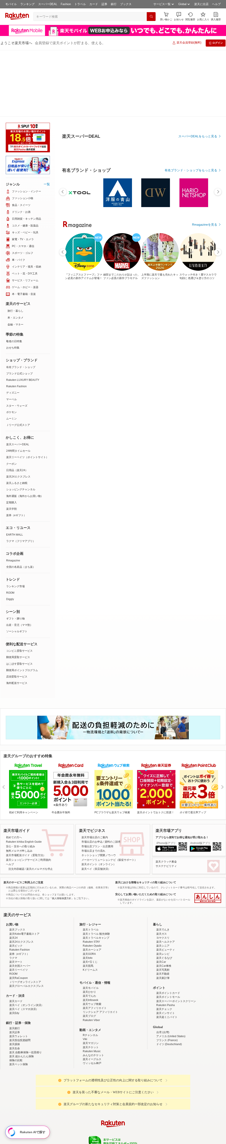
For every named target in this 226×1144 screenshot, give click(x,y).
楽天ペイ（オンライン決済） (26, 938)
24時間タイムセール (18, 384)
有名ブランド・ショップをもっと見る (191, 270)
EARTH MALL (14, 468)
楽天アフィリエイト (95, 941)
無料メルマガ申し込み (19, 784)
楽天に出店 (201, 4)
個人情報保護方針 (171, 1092)
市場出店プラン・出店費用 (97, 780)
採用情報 (152, 1092)
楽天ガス (161, 867)
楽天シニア (163, 879)
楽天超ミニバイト (166, 950)
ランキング (27, 4)
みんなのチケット (93, 988)
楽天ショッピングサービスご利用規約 (28, 793)
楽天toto (87, 891)
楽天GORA (89, 887)
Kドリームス (90, 903)
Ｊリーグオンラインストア (25, 915)
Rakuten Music (92, 984)
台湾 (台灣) (162, 965)
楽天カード (16, 934)
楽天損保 (14, 977)
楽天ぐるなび (164, 891)
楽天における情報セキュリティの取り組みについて (145, 815)
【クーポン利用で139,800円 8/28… (177, 364)
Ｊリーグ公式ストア (18, 358)
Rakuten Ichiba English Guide (24, 775)
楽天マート (16, 895)
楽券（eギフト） (16, 448)
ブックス (126, 4)
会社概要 (49, 1092)
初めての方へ (14, 770)
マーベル (11, 332)
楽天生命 (14, 982)
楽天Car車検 (163, 899)
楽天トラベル (91, 863)
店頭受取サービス (16, 610)
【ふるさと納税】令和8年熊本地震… (152, 364)
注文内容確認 (16, 802)
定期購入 (11, 436)
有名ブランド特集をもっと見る (195, 459)
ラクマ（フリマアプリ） (20, 474)
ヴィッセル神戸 (92, 996)
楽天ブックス (17, 863)
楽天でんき (163, 863)
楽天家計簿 (163, 911)
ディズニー (12, 326)
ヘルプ (216, 4)
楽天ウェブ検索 (92, 937)
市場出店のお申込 (92, 775)
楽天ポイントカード (168, 926)
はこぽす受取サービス (19, 597)
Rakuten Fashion (16, 319)
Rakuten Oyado (92, 879)
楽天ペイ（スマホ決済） (23, 942)
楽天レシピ (163, 887)
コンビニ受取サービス (19, 584)
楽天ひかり (89, 925)
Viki (85, 972)
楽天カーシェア (92, 883)
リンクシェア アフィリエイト (100, 945)
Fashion (66, 4)
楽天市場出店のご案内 (94, 770)
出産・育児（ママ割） (19, 558)
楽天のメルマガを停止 (39, 802)
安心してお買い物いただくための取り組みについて (145, 827)
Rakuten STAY (91, 875)
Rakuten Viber (91, 953)
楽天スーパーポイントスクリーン (176, 934)
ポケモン (11, 345)
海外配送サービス (16, 616)
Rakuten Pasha (165, 938)
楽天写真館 (163, 903)
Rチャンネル (90, 968)
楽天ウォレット (18, 969)
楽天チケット (91, 980)
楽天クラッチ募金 (166, 795)
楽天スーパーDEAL (17, 377)
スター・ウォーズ (16, 339)
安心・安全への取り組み (20, 780)
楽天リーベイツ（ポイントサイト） (27, 390)
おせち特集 (12, 281)
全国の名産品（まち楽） (20, 500)
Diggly (10, 532)
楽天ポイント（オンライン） (98, 797)
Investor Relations (89, 1092)
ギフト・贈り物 (15, 552)
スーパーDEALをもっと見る (197, 114)
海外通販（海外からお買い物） (24, 429)
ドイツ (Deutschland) (169, 977)
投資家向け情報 (67, 1092)
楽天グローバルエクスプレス (26, 919)
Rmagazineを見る (204, 517)
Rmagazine (13, 494)
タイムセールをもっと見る (198, 391)
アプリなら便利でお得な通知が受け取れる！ (182, 770)
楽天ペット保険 (18, 997)
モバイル (11, 4)
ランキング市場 (15, 519)
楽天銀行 (14, 961)
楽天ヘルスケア (165, 875)
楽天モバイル (91, 921)
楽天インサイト (165, 946)
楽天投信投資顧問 (19, 973)
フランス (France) (167, 973)
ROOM (10, 526)
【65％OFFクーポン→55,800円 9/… (202, 364)
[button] (179, 16)
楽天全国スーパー (19, 899)
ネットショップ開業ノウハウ (98, 788)
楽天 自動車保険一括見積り (25, 985)
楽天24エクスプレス (18, 410)
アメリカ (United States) (170, 969)
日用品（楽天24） (17, 403)
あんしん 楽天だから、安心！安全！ (207, 831)
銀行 (114, 4)
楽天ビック (16, 879)
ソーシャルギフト (16, 564)
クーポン (11, 397)
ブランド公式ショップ (19, 307)
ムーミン (11, 352)
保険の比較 (16, 993)
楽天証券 (14, 965)
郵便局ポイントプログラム (22, 603)
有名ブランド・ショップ (20, 300)
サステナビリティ (166, 799)
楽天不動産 (163, 907)
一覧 (47, 117)
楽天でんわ (89, 929)
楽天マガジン (91, 976)
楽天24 (13, 871)
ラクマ (13, 891)
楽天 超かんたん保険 (21, 989)
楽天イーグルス (92, 992)
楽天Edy (14, 946)
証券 (104, 4)
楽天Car (161, 895)
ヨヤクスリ (163, 871)
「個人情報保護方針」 (61, 832)
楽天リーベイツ (18, 903)
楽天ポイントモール (168, 930)
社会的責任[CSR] (114, 1092)
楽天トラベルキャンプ (96, 871)
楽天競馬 (88, 899)
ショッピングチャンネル (20, 423)
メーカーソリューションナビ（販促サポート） (109, 793)
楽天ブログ (89, 949)
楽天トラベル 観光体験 (96, 867)
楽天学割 (11, 442)
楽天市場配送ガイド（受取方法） (26, 788)
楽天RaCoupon (18, 911)
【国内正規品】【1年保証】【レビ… (101, 364)
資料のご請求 (113, 775)
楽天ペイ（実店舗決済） (96, 802)
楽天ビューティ (165, 883)
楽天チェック (164, 942)
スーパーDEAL (47, 4)
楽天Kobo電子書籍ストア (24, 867)
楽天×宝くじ (90, 895)
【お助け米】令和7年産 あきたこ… (126, 364)
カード (93, 4)
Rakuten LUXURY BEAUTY (22, 313)
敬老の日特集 (14, 274)
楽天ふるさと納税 (16, 416)
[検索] (151, 16)
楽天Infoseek (90, 933)
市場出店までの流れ (93, 784)
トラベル (80, 4)
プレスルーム (135, 1092)
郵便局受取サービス (18, 590)
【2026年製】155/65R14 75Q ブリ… (75, 364)
